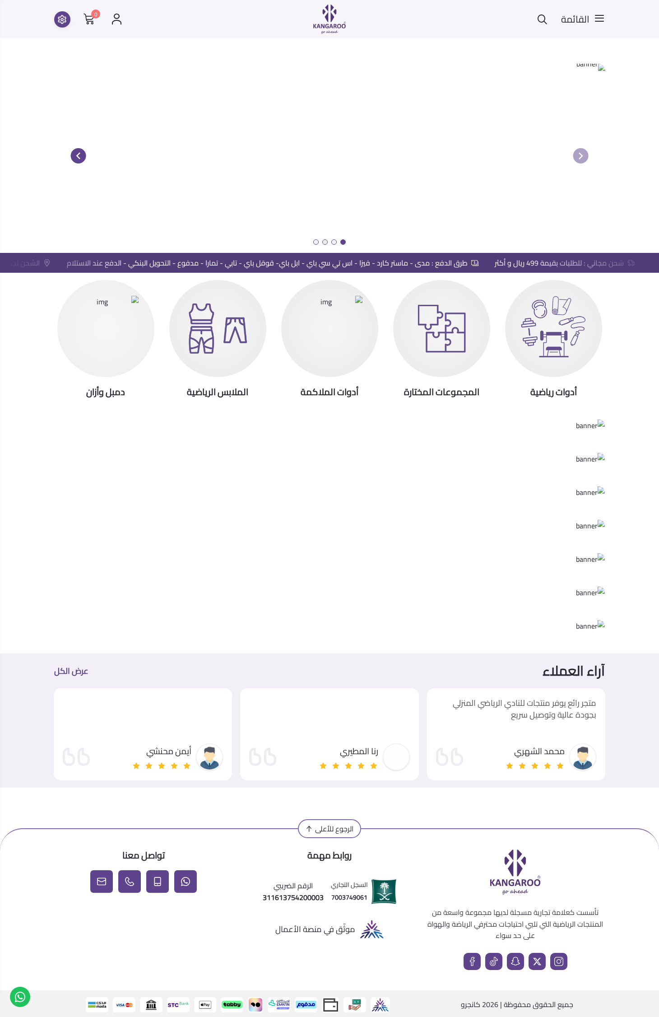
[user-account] (116, 19)
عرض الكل (71, 671)
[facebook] (472, 961)
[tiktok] (493, 961)
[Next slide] (78, 155)
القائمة (575, 19)
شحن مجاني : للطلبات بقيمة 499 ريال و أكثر (566, 263)
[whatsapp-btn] (20, 997)
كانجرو (470, 1004)
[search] (542, 19)
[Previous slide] (580, 155)
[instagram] (558, 961)
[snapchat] (515, 961)
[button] (343, 242)
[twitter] (537, 961)
